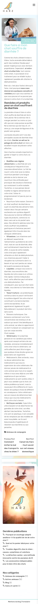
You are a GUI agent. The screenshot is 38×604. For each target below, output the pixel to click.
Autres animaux (12, 579)
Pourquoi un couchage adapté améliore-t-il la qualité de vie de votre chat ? (19, 537)
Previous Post (9, 439)
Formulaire (26, 602)
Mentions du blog (14, 602)
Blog (7, 583)
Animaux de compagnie (16, 432)
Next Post (30, 439)
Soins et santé (11, 586)
